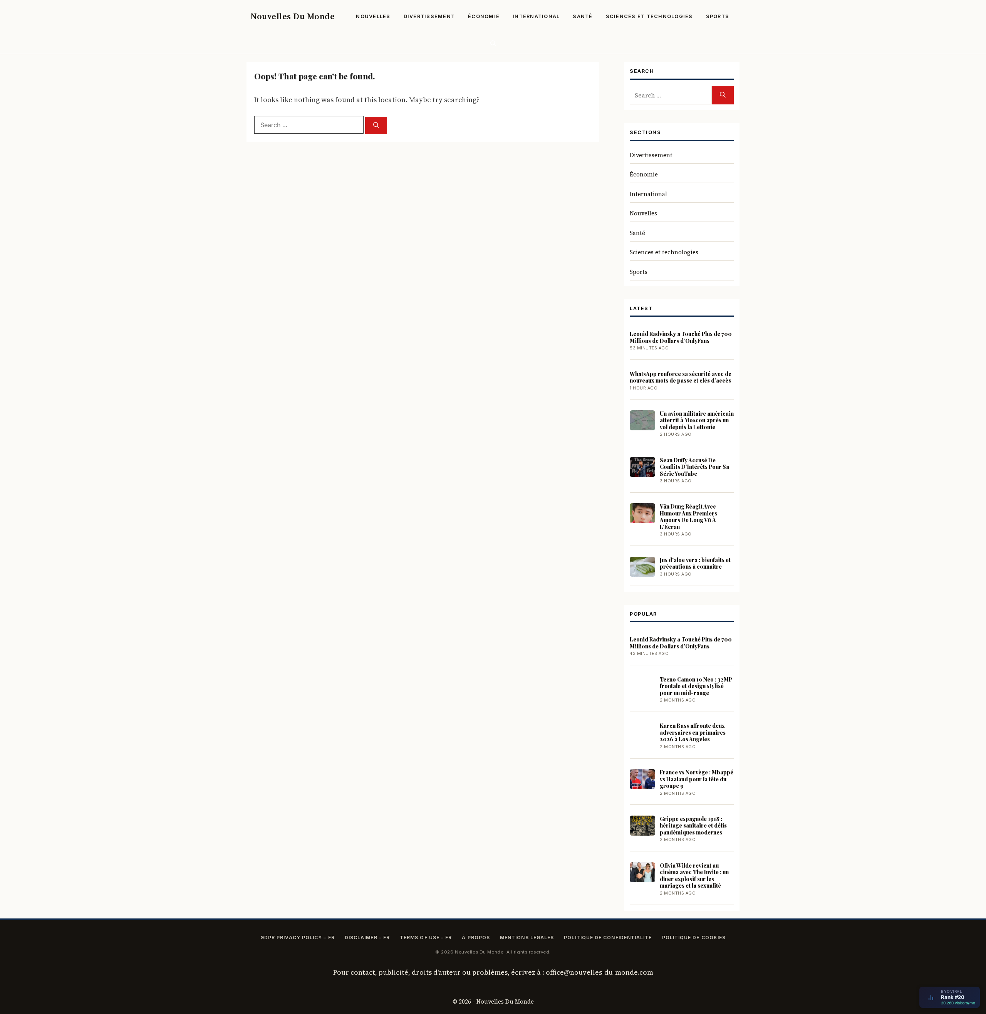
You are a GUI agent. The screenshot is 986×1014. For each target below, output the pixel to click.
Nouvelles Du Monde (292, 16)
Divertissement (429, 16)
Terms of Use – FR (426, 937)
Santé (582, 16)
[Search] (376, 125)
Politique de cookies (694, 937)
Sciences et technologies (649, 16)
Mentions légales (527, 937)
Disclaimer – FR (367, 937)
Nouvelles (373, 16)
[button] (493, 43)
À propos (476, 937)
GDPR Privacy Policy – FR (297, 937)
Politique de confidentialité (608, 937)
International (536, 16)
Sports (717, 16)
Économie (484, 16)
